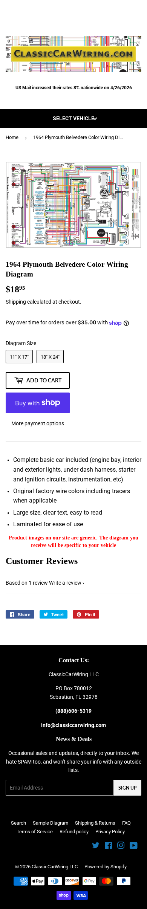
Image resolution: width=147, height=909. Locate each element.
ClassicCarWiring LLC (55, 866)
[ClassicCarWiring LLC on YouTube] (134, 846)
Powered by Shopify (105, 866)
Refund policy (74, 831)
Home (12, 137)
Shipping (16, 302)
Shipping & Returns (95, 823)
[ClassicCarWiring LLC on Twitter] (96, 846)
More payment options (37, 423)
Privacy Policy (110, 831)
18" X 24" (50, 357)
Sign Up (127, 788)
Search (18, 823)
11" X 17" (19, 357)
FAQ (126, 823)
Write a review (65, 583)
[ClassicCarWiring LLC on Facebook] (108, 846)
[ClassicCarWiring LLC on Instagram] (121, 846)
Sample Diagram (50, 823)
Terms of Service (35, 831)
